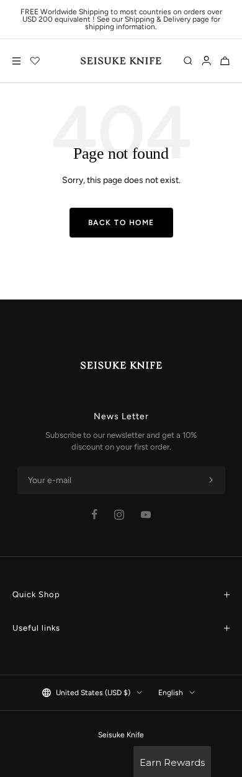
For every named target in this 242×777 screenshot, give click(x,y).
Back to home (121, 222)
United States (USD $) (93, 692)
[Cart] (225, 60)
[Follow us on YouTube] (146, 514)
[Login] (206, 60)
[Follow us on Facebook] (94, 514)
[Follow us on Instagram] (119, 514)
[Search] (188, 60)
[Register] (211, 480)
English (170, 692)
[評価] (35, 60)
